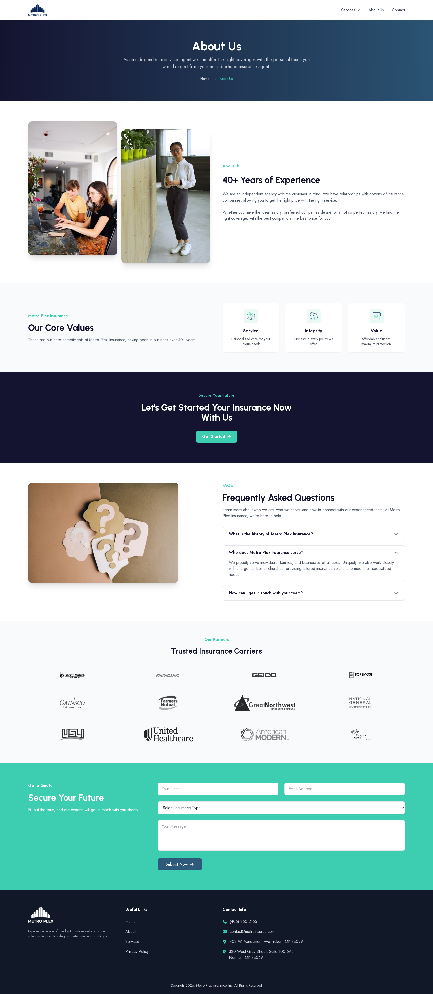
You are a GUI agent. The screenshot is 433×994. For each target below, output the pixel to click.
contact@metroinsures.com (252, 931)
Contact (398, 10)
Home (204, 78)
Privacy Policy (137, 951)
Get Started (213, 436)
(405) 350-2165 (243, 921)
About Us (376, 10)
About (130, 931)
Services (132, 941)
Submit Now (177, 864)
